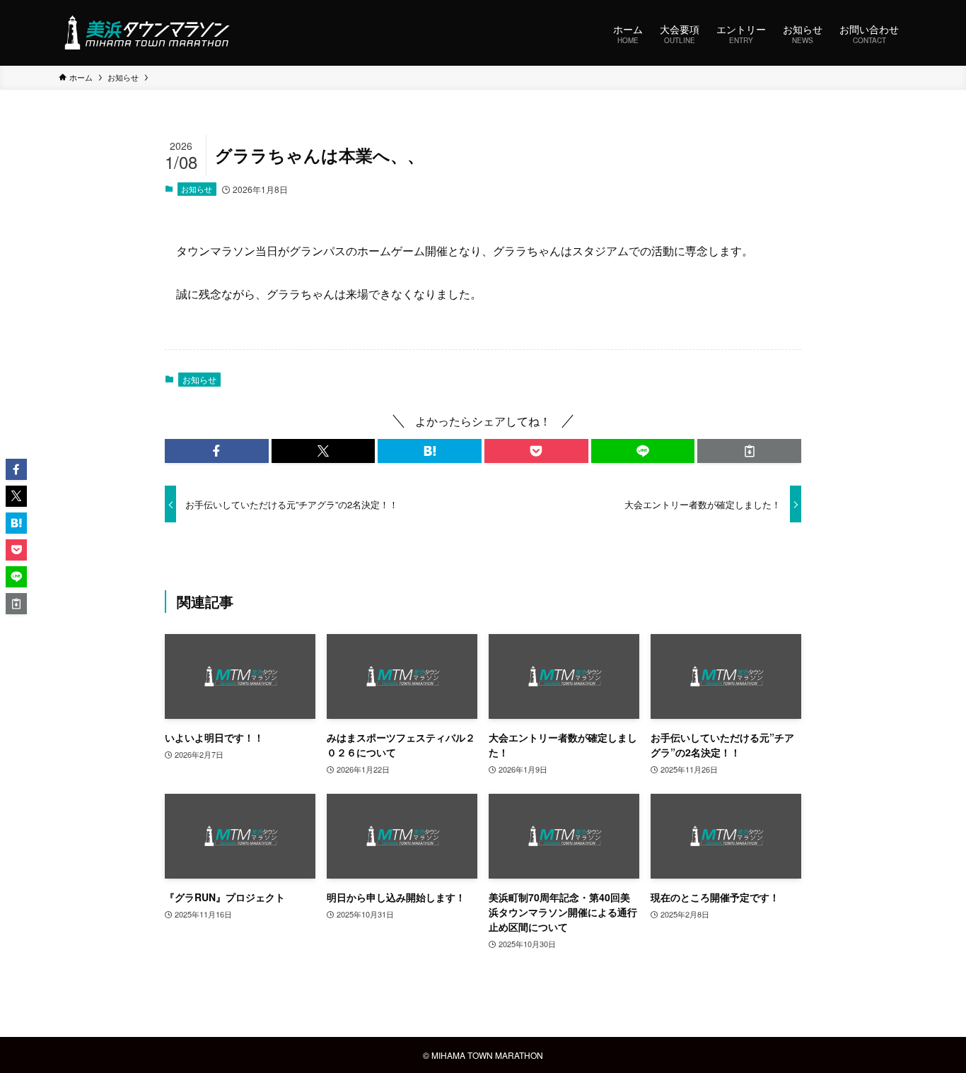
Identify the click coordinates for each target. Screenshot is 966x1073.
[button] (217, 451)
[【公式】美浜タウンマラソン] (146, 32)
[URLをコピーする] (749, 451)
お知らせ (196, 188)
